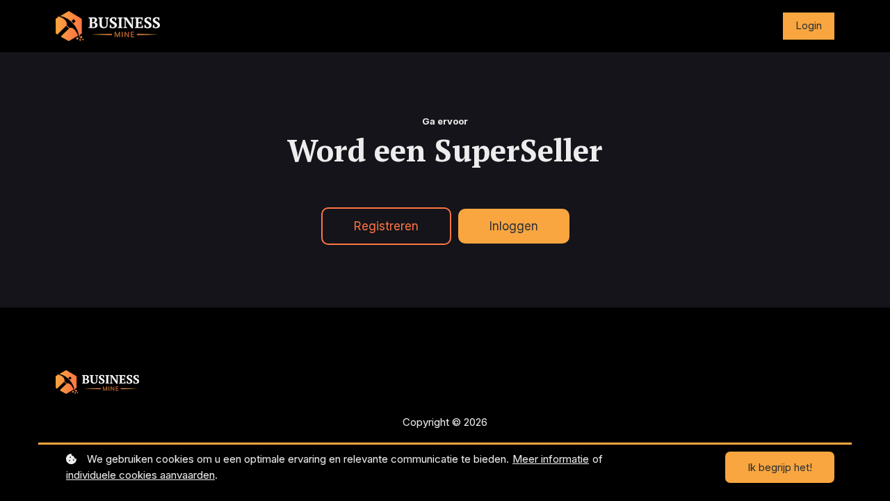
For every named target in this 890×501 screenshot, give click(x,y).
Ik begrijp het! (779, 467)
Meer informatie (550, 459)
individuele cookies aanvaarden (140, 475)
